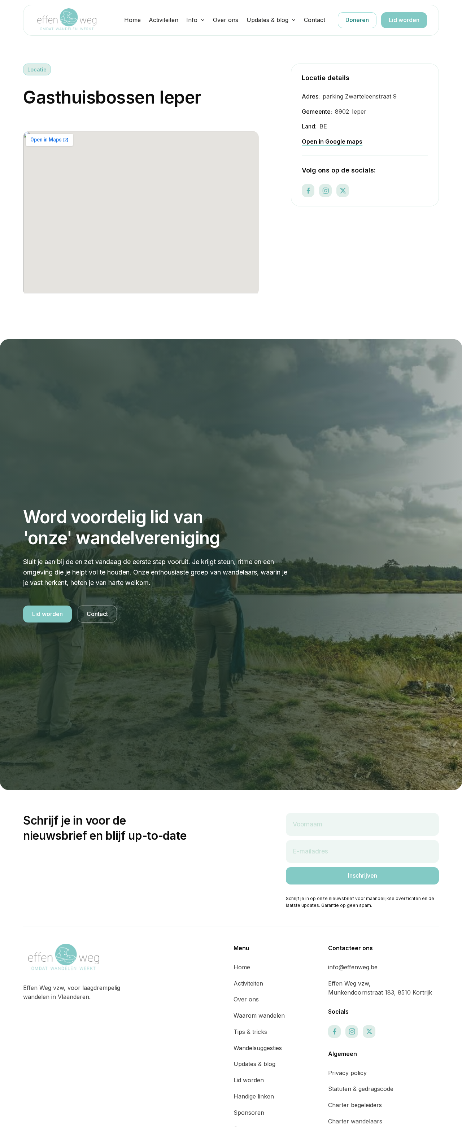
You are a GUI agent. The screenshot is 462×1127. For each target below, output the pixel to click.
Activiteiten (163, 19)
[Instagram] (325, 190)
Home (132, 19)
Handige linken (254, 1096)
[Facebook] (308, 190)
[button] (195, 20)
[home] (67, 20)
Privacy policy (347, 1072)
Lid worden (404, 19)
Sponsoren (249, 1112)
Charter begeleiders (355, 1105)
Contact (314, 19)
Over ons (225, 19)
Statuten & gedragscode (360, 1088)
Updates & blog (267, 19)
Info (191, 19)
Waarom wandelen (259, 1015)
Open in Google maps (332, 141)
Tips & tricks (250, 1031)
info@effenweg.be (353, 967)
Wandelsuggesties (258, 1048)
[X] (342, 190)
